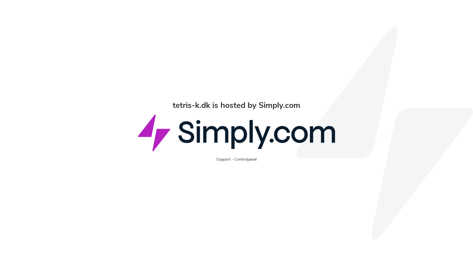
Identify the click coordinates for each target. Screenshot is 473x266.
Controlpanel (245, 159)
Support (223, 159)
